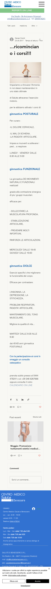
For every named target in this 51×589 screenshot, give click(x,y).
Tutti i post (11, 26)
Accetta (37, 581)
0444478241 (40, 19)
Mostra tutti (37, 417)
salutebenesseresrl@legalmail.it (18, 563)
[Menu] (42, 4)
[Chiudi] (48, 570)
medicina (23, 26)
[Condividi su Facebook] (11, 399)
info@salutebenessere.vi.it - (17, 559)
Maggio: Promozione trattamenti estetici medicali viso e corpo (24, 447)
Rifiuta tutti (14, 581)
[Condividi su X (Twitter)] (17, 399)
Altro (33, 26)
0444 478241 (15, 521)
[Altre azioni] (39, 39)
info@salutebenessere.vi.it (18, 19)
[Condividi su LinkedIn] (22, 399)
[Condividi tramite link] (28, 399)
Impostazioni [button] (25, 585)
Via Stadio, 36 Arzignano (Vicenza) (26, 16)
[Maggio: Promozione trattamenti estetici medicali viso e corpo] (25, 431)
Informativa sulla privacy (17, 575)
